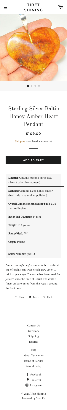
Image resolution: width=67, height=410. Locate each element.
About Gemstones (33, 355)
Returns (33, 341)
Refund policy (33, 366)
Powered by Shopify (33, 398)
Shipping (20, 141)
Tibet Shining (33, 7)
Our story (33, 331)
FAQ (33, 350)
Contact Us (33, 325)
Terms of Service (33, 360)
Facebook (35, 374)
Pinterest (35, 380)
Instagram (35, 385)
